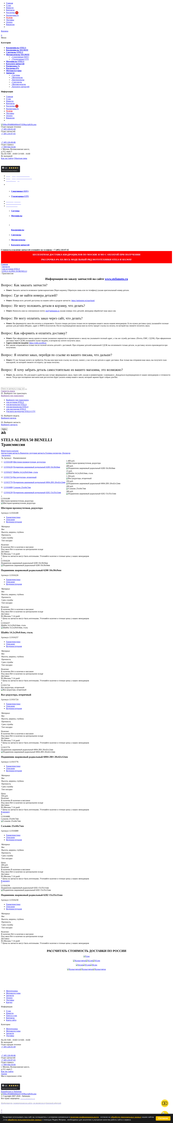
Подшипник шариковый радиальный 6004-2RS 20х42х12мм (39, 482)
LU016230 (8, 492)
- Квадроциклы (17, 80)
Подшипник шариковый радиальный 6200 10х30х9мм (36, 467)
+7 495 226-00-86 (8, 142)
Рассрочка (12, 12)
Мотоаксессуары (13, 993)
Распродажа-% (12, 15)
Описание (10, 519)
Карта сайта (11, 1020)
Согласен (163, 1118)
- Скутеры (15, 75)
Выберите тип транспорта (12, 396)
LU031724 (8, 477)
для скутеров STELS (15, 402)
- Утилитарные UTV (20, 59)
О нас (8, 5)
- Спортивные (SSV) (20, 57)
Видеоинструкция (14, 522)
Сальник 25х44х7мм (22, 487)
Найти (4, 429)
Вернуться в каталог (10, 451)
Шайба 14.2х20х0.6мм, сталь (25, 472)
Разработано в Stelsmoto (11, 1091)
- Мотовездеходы (18, 84)
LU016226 (8, 467)
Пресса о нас (11, 1015)
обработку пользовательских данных (25, 1120)
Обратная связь (20, 158)
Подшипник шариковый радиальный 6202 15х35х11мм (37, 492)
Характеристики (13, 517)
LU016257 (8, 472)
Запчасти (10, 995)
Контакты (10, 10)
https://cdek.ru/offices (37, 343)
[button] (164, 1103)
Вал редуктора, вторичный (24, 477)
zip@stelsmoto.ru (52, 311)
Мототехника (12, 991)
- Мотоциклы (17, 77)
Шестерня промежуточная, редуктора (29, 462)
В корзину (5, 812)
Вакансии (10, 24)
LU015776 (8, 482)
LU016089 (8, 487)
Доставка (10, 20)
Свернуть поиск (8, 391)
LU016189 (8, 462)
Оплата (9, 22)
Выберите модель (8, 418)
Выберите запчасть (9, 425)
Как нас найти (7, 158)
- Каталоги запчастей (20, 87)
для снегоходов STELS (16, 409)
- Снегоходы (16, 82)
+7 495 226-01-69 (8, 129)
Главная (9, 3)
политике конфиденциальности (84, 1117)
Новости (10, 8)
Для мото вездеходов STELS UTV (20, 411)
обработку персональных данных (126, 1117)
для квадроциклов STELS (17, 407)
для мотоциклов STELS (16, 404)
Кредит (9, 1002)
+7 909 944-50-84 (8, 147)
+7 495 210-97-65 (8, 134)
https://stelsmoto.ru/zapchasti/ (83, 300)
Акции (4, 1074)
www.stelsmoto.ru (116, 279)
